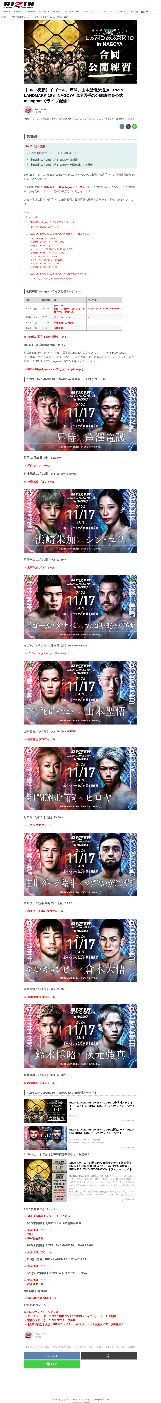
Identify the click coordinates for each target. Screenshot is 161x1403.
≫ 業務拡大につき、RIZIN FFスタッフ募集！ (51, 1320)
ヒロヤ (81, 308)
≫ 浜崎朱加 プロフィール (39, 567)
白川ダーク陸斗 (68, 308)
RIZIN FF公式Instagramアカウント (66, 187)
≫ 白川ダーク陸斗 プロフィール (43, 911)
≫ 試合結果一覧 (33, 1284)
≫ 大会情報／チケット (37, 1230)
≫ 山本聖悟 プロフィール (39, 739)
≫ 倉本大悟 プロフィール (39, 997)
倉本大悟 (58, 312)
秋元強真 (69, 312)
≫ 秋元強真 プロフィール (39, 1083)
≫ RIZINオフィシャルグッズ (41, 1311)
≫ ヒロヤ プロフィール (38, 825)
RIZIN (38, 112)
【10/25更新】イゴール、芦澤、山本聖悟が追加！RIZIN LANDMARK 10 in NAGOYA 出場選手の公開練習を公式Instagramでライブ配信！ (73, 95)
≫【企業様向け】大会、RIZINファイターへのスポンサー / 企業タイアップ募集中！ (74, 1324)
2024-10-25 (40, 109)
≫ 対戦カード (32, 1234)
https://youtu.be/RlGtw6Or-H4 (104, 308)
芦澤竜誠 (58, 322)
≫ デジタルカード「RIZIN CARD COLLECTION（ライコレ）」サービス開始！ (71, 1316)
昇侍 (56, 308)
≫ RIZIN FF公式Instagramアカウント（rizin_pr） (54, 369)
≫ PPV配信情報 (33, 1238)
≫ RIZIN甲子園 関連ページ (40, 1298)
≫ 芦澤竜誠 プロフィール (39, 481)
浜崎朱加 (58, 328)
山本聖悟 (69, 322)
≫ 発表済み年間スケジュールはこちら (47, 1216)
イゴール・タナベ (63, 317)
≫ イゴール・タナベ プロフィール (45, 653)
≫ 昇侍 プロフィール (37, 465)
